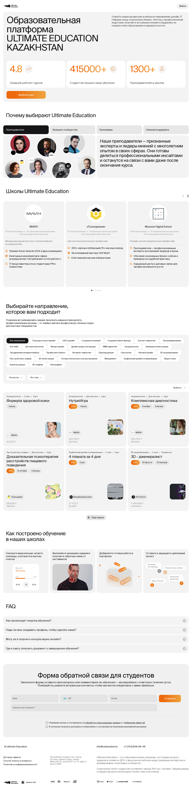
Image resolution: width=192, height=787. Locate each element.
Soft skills (14, 347)
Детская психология (34, 347)
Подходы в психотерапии (43, 341)
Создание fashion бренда (119, 341)
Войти (182, 6)
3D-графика (37, 365)
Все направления (17, 341)
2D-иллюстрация (46, 359)
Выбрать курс (26, 94)
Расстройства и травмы (20, 359)
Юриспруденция (106, 353)
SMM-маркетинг (110, 347)
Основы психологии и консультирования (79, 359)
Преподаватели (15, 129)
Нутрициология (131, 347)
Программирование (172, 341)
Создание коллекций (91, 341)
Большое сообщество (65, 129)
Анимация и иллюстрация (157, 347)
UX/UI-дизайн (69, 341)
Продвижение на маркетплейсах (24, 353)
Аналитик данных (17, 365)
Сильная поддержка (157, 129)
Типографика (56, 365)
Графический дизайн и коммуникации (140, 359)
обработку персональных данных (102, 723)
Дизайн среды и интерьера (83, 347)
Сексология (126, 353)
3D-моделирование (169, 353)
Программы (106, 129)
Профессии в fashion (55, 353)
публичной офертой (134, 723)
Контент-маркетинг (147, 341)
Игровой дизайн (145, 353)
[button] (64, 698)
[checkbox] (47, 723)
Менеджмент (110, 359)
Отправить (170, 698)
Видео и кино (170, 359)
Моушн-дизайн (57, 347)
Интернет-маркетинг (81, 353)
